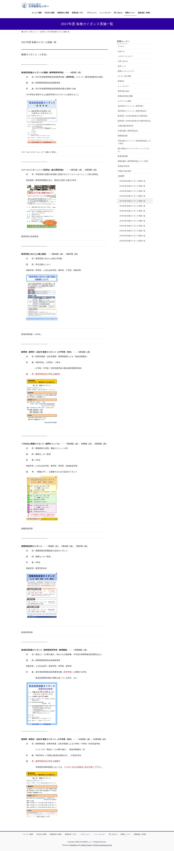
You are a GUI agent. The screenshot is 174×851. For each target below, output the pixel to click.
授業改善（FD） (71, 834)
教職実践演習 (123, 136)
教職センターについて (126, 71)
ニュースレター (123, 86)
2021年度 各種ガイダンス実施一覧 (132, 221)
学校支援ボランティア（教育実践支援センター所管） (134, 142)
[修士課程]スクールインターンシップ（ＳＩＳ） (134, 150)
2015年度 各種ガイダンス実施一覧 (132, 191)
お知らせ (121, 51)
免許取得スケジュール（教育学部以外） (133, 111)
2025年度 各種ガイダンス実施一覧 (132, 241)
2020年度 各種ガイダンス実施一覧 (132, 216)
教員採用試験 (123, 156)
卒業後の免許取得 (124, 171)
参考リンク (122, 66)
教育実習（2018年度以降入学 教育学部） (133, 116)
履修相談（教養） (140, 834)
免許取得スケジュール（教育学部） (131, 106)
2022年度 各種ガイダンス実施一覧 (132, 226)
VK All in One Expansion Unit (102, 845)
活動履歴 (121, 176)
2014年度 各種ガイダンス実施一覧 (132, 186)
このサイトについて (125, 56)
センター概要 (28, 834)
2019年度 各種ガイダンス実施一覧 (132, 211)
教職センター (123, 41)
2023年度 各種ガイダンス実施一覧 (132, 231)
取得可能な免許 (123, 91)
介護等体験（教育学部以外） (128, 131)
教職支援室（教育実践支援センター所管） (133, 161)
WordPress (73, 845)
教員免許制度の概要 (125, 96)
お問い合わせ (123, 61)
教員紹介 (121, 81)
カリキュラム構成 (124, 101)
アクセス (121, 46)
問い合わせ (113, 834)
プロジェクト (85, 834)
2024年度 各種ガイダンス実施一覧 (132, 236)
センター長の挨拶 (124, 76)
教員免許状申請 (123, 166)
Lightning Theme (86, 845)
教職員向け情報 (55, 834)
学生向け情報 (41, 834)
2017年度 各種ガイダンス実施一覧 (132, 201)
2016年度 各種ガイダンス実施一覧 (132, 196)
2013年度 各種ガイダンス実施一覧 (132, 181)
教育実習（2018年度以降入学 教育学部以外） (135, 121)
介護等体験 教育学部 (125, 126)
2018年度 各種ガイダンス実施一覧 (132, 206)
